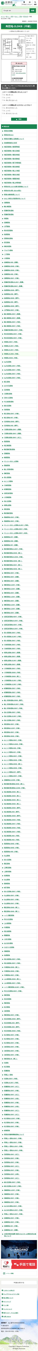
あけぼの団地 (8, 943)
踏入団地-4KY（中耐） (11, 417)
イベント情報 (9, 1273)
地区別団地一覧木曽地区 (12, 159)
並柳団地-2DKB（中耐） (12, 266)
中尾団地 (7, 927)
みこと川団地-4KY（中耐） (13, 752)
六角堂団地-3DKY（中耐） (12, 644)
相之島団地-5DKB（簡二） (12, 804)
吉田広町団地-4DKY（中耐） (13, 616)
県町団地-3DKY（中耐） (12, 1015)
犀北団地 (7, 509)
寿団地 (6, 218)
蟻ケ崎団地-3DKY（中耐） (12, 326)
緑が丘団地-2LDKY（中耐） (13, 1186)
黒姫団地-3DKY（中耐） (12, 521)
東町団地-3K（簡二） (11, 1059)
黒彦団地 (7, 441)
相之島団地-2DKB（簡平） (12, 808)
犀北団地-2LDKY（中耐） (12, 728)
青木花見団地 (8, 230)
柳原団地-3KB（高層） (11, 541)
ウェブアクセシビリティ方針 (11, 1294)
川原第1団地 (8, 393)
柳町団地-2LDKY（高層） (12, 589)
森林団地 (7, 883)
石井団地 (7, 390)
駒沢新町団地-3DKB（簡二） (13, 561)
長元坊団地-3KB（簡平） (12, 1027)
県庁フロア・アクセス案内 (11, 1313)
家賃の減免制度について (12, 194)
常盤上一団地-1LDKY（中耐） (14, 1146)
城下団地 (7, 887)
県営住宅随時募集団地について (14, 1134)
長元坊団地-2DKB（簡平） (12, 1019)
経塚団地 (7, 1130)
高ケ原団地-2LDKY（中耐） (13, 636)
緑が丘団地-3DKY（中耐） (12, 1182)
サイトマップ (7, 1301)
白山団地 (7, 879)
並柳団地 (7, 222)
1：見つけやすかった (10, 108)
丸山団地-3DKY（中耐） (12, 895)
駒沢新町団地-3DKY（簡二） (13, 565)
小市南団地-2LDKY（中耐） (13, 680)
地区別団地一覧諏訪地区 (12, 178)
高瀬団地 (7, 1070)
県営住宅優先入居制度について (14, 139)
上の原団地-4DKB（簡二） (12, 979)
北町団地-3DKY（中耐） (12, 1055)
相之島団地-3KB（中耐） (12, 836)
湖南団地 (7, 951)
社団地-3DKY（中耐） (11, 1078)
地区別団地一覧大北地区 (12, 151)
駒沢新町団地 (8, 513)
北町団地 (7, 1011)
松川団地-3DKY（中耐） (12, 1035)
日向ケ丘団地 (8, 398)
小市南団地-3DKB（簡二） (12, 676)
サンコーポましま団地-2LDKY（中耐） (16, 525)
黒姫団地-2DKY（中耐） (12, 517)
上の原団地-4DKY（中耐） (12, 983)
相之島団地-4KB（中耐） (12, 840)
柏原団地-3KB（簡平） (11, 302)
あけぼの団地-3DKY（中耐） (13, 1206)
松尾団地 (7, 875)
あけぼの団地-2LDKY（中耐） (14, 1210)
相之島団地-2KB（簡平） (12, 812)
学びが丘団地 (8, 919)
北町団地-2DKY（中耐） (12, 1047)
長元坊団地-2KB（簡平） (12, 1023)
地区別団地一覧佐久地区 (12, 174)
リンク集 (6, 1305)
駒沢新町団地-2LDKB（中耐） (14, 557)
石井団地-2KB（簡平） (11, 425)
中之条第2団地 (8, 401)
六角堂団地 (7, 485)
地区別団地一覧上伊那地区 (12, 182)
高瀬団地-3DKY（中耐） (12, 1102)
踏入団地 (7, 382)
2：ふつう (7, 97)
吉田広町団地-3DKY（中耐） (13, 625)
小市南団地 (7, 497)
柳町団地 (7, 473)
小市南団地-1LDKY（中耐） (13, 684)
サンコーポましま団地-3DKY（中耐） (16, 529)
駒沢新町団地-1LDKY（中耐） (14, 549)
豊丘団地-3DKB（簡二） (12, 911)
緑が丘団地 (7, 405)
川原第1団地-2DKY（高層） (13, 429)
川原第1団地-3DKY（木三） (13, 437)
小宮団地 (7, 258)
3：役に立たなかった (10, 100)
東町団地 (7, 995)
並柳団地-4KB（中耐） (11, 274)
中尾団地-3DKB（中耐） (12, 971)
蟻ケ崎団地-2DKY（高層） (12, 314)
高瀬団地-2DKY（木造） (12, 1106)
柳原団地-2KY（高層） (11, 537)
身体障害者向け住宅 (10, 143)
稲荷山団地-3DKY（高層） (12, 652)
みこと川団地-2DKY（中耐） (13, 776)
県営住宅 (25, 16)
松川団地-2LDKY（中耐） (12, 1118)
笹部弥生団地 (8, 238)
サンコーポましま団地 (11, 461)
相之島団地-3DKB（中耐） (12, 828)
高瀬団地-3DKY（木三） (12, 1094)
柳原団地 (7, 457)
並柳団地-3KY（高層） (11, 1230)
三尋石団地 (7, 867)
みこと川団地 (8, 481)
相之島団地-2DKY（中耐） (12, 824)
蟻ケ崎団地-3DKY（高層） (12, 318)
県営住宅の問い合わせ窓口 (12, 190)
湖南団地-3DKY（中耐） (12, 1194)
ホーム (3, 16)
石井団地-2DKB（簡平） (12, 421)
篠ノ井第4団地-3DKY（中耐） (13, 708)
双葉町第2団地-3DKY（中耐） (13, 330)
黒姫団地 (7, 465)
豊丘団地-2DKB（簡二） (12, 907)
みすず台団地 (8, 386)
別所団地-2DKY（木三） (12, 1154)
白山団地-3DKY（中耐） (12, 899)
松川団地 (7, 1007)
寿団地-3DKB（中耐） (11, 358)
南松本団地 (7, 246)
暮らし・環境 (9, 16)
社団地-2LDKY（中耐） (11, 1082)
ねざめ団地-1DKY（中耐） (12, 366)
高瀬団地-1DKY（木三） (12, 1086)
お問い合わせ (7, 1316)
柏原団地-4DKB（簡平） (12, 306)
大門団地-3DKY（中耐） (12, 310)
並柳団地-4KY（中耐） (11, 1226)
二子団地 (7, 254)
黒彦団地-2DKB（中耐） (12, 843)
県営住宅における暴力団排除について (16, 186)
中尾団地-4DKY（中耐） (12, 975)
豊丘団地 (7, 863)
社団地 (6, 1063)
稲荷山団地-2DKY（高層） (12, 664)
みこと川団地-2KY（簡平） (13, 772)
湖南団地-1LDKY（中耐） (12, 1190)
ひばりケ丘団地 (9, 947)
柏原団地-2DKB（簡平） (12, 290)
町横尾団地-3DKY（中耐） (12, 696)
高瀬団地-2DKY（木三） (12, 1110)
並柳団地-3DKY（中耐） (12, 1222)
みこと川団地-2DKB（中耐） (13, 768)
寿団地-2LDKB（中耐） (11, 354)
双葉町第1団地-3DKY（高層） (13, 286)
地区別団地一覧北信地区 (12, 166)
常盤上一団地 (8, 1075)
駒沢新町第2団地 (9, 449)
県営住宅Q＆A (8, 135)
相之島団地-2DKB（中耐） (12, 820)
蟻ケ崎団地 (7, 206)
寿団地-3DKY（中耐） (11, 342)
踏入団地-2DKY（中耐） (12, 413)
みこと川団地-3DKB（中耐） (13, 760)
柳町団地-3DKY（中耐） (12, 573)
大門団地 (7, 226)
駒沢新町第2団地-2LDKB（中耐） (15, 788)
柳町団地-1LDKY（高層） (12, 597)
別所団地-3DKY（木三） (12, 1166)
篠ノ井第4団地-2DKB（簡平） (14, 700)
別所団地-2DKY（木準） (12, 1174)
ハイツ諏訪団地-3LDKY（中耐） (14, 987)
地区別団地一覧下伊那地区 (12, 163)
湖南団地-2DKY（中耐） (12, 1202)
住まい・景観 (18, 16)
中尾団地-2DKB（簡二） (12, 967)
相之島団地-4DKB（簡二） (12, 800)
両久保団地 (7, 931)
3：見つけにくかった (10, 113)
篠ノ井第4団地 (8, 469)
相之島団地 (7, 445)
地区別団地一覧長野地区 (12, 147)
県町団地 (7, 1003)
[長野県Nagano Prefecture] (6, 3)
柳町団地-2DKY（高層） (12, 593)
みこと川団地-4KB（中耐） (13, 748)
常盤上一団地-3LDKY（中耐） (14, 1214)
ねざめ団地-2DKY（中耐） (12, 374)
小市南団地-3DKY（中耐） (12, 668)
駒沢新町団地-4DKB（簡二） (13, 569)
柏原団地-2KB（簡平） (11, 294)
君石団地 (7, 242)
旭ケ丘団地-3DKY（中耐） (12, 720)
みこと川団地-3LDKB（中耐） (14, 744)
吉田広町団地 (8, 493)
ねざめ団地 (7, 362)
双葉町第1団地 (8, 210)
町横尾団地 (7, 489)
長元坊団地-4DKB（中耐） (12, 1031)
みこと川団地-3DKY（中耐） (13, 740)
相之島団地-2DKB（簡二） (12, 792)
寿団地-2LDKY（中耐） (11, 346)
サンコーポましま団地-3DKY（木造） (16, 533)
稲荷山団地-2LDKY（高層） (13, 660)
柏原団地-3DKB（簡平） (12, 298)
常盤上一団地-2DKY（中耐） (13, 1138)
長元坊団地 (7, 999)
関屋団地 (7, 935)
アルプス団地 (8, 250)
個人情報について (8, 1298)
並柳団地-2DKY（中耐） (12, 1218)
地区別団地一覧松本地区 (12, 154)
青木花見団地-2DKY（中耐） (13, 334)
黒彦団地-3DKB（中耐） (12, 847)
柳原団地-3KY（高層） (11, 545)
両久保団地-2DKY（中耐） (12, 959)
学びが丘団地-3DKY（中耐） (13, 991)
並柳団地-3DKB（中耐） (12, 270)
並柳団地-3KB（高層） (11, 262)
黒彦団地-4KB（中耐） (11, 851)
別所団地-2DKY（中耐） (12, 1162)
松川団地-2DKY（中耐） (12, 1039)
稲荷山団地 (7, 505)
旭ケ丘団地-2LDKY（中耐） (13, 716)
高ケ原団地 (7, 477)
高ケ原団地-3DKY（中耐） (12, 632)
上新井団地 (7, 871)
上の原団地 (7, 923)
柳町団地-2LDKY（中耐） (12, 585)
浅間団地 (7, 202)
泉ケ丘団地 (7, 859)
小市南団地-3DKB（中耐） (12, 672)
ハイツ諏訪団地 (9, 915)
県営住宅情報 (8, 131)
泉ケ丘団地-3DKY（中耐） (12, 891)
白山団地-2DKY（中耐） (12, 903)
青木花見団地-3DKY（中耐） (13, 338)
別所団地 (7, 409)
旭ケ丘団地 (7, 501)
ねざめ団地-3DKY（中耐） (12, 370)
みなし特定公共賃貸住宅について (14, 198)
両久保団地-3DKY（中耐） (12, 963)
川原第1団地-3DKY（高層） (13, 433)
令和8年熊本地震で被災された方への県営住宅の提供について (20, 1235)
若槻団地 (7, 453)
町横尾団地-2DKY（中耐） (12, 688)
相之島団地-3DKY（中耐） (12, 832)
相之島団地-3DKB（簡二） (12, 796)
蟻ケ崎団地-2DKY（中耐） (12, 322)
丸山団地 (7, 855)
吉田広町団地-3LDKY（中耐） (14, 620)
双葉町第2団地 (8, 214)
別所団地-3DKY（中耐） (12, 1158)
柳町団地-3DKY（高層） (12, 577)
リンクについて (8, 1309)
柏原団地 (7, 234)
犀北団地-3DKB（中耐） (12, 736)
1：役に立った (8, 95)
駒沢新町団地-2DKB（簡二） (13, 553)
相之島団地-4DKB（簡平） (12, 816)
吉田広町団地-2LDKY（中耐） (14, 628)
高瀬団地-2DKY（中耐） (12, 1090)
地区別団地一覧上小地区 (12, 170)
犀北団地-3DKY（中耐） (12, 724)
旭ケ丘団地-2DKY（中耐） (12, 712)
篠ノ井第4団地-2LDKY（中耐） (14, 704)
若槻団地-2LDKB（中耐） (12, 780)
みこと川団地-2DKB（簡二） (13, 764)
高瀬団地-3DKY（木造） (12, 1098)
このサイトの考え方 (9, 1290)
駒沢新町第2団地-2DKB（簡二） (14, 784)
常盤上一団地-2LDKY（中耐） (14, 1150)
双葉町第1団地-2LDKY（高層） (14, 282)
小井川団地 (7, 939)
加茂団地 (7, 955)
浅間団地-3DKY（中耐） (12, 278)
